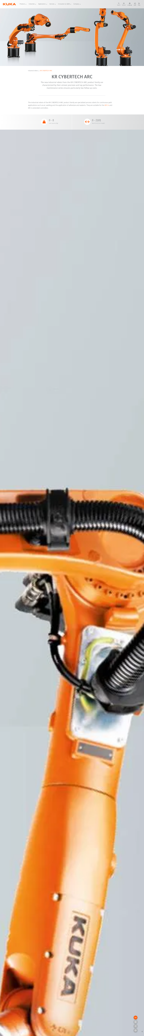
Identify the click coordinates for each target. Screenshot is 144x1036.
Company (76, 4)
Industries (32, 4)
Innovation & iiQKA (64, 4)
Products (22, 4)
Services (51, 4)
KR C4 (107, 105)
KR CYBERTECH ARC (46, 71)
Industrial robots (33, 71)
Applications (42, 4)
